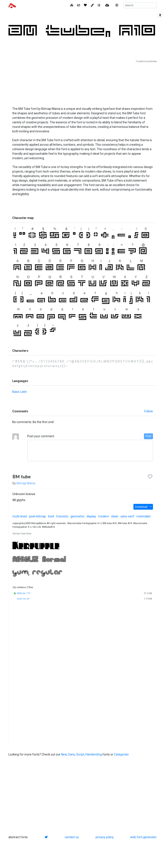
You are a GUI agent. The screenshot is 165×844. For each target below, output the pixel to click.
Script (80, 754)
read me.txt (23, 598)
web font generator (143, 837)
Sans (71, 754)
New (64, 754)
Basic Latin (19, 391)
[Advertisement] (82, 83)
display (91, 516)
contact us (72, 837)
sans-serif (127, 516)
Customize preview (146, 61)
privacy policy (105, 837)
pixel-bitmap (37, 516)
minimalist (143, 516)
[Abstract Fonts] (12, 5)
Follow (148, 411)
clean (114, 516)
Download (141, 506)
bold (51, 516)
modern (103, 516)
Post (148, 436)
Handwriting (94, 754)
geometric (77, 516)
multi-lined (19, 516)
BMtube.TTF (24, 593)
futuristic (62, 516)
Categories (121, 754)
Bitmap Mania (26, 483)
